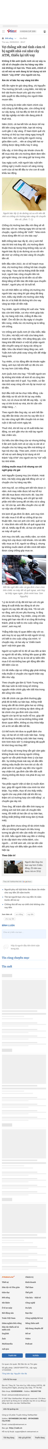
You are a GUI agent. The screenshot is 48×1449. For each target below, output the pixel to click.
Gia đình (23, 38)
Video (28, 1338)
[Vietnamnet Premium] (8, 1278)
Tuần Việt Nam (8, 1318)
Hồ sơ (27, 1333)
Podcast (28, 1344)
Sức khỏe (6, 1303)
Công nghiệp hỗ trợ (34, 1318)
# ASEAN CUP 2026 (27, 31)
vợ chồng (19, 914)
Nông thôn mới (32, 1323)
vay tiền (30, 914)
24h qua (5, 1349)
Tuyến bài (12, 1355)
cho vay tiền (9, 919)
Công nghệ (30, 1303)
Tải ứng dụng (8, 1438)
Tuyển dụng (40, 1438)
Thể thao (29, 1287)
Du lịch (28, 1308)
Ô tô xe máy (7, 1308)
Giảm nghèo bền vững (12, 1323)
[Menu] (3, 31)
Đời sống (9, 38)
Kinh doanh (30, 1282)
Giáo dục (6, 1292)
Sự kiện (36, 1355)
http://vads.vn (15, 1428)
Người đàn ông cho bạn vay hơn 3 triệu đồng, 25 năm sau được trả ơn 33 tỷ (34, 866)
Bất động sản (8, 1313)
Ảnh (4, 1338)
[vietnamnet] (12, 33)
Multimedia (7, 1344)
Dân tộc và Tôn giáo (11, 1287)
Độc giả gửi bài (25, 1438)
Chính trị (29, 1277)
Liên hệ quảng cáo (10, 1409)
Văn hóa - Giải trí (33, 1297)
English (5, 1333)
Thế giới (29, 1292)
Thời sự (5, 1282)
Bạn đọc (29, 1313)
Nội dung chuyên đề (34, 1328)
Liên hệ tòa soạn (10, 1379)
